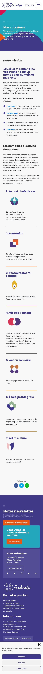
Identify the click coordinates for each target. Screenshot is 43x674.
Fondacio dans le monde (13, 608)
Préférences (22, 669)
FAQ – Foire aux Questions (14, 621)
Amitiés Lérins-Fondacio (13, 606)
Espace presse (9, 624)
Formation (26, 638)
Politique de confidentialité (14, 627)
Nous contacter (15, 568)
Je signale (7, 611)
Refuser (21, 663)
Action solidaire (11, 638)
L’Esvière (11, 129)
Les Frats (11, 106)
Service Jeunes (9, 600)
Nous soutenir (14, 541)
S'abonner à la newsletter (16, 522)
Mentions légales (10, 632)
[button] (39, 644)
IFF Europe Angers (11, 603)
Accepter (21, 657)
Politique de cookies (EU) (14, 629)
